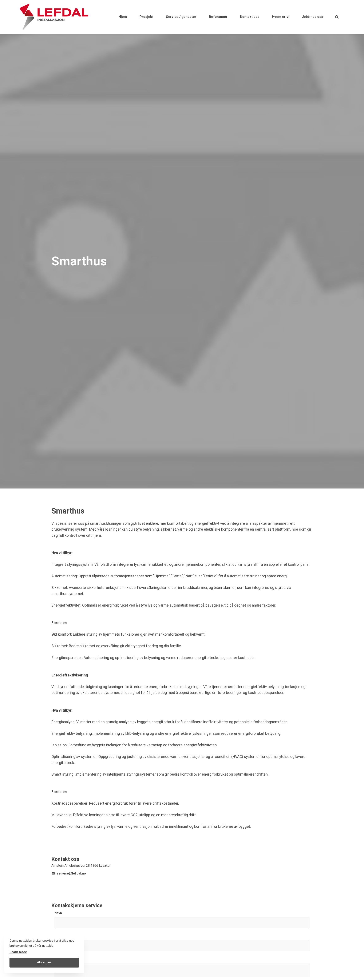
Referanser (218, 17)
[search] (336, 17)
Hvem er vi (280, 17)
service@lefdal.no (71, 873)
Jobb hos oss (312, 17)
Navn (58, 913)
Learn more (18, 952)
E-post (60, 936)
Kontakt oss (249, 17)
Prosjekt (146, 17)
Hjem (123, 17)
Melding (61, 959)
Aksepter (44, 962)
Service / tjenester (181, 17)
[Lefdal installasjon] (54, 17)
